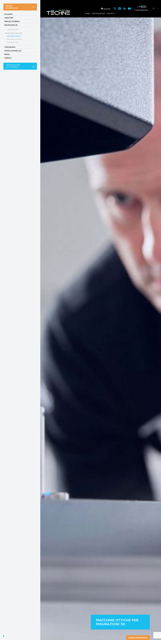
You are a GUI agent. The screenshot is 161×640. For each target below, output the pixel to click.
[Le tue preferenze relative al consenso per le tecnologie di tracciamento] (4, 636)
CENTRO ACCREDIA (12, 21)
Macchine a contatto (14, 39)
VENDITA (8, 58)
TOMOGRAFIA (9, 47)
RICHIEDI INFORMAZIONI (12, 7)
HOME (87, 13)
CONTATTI (111, 13)
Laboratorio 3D (12, 29)
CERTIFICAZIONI (98, 13)
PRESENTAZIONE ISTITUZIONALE (13, 66)
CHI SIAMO (8, 14)
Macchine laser (12, 42)
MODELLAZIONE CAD (12, 51)
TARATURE (8, 18)
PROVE (7, 54)
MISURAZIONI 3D (11, 25)
